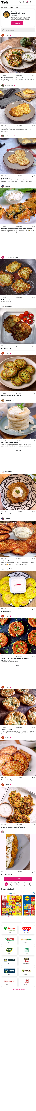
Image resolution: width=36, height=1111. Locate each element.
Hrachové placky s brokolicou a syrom (12, 77)
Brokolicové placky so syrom (9, 300)
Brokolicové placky (6, 611)
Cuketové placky (6, 348)
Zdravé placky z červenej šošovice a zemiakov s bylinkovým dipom (15, 659)
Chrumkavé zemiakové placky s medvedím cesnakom (16, 228)
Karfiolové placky (6, 561)
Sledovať (17, 23)
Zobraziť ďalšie (18, 879)
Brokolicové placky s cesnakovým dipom (13, 827)
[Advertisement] (18, 245)
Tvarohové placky (6, 729)
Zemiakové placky (6, 514)
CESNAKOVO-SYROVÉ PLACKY (9, 443)
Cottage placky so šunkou (8, 128)
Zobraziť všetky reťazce (18, 990)
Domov (3, 7)
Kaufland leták (5, 917)
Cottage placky (5, 178)
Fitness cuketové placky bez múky (11, 395)
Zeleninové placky (6, 874)
